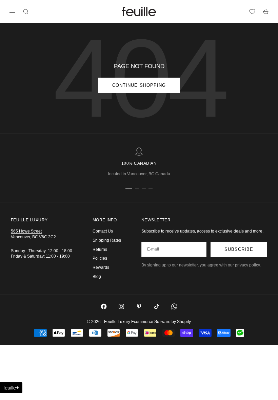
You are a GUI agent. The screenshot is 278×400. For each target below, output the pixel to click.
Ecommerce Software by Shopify (161, 321)
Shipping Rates (107, 240)
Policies (100, 258)
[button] (11, 387)
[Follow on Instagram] (121, 306)
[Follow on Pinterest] (139, 306)
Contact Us (103, 231)
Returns (100, 249)
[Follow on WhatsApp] (174, 306)
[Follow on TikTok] (156, 306)
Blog (97, 276)
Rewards (101, 267)
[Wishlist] (252, 11)
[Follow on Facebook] (103, 306)
